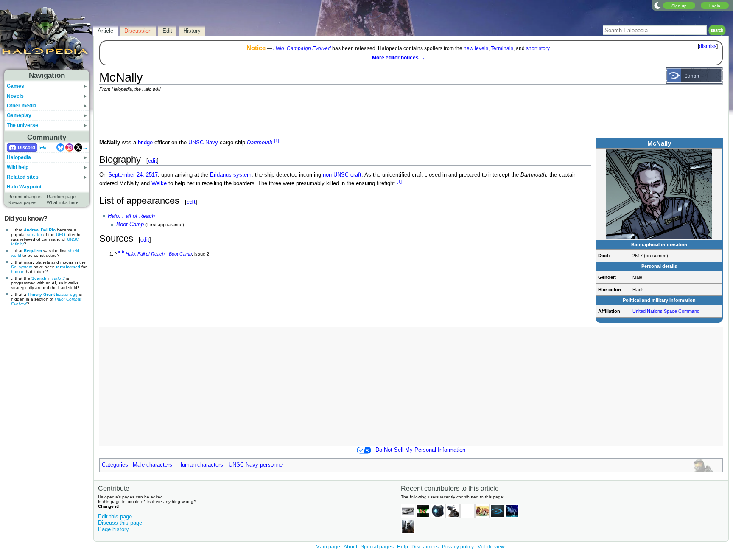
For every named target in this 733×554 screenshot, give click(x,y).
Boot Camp (130, 225)
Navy (211, 143)
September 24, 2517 (133, 175)
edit (152, 160)
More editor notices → (398, 58)
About (350, 547)
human (18, 271)
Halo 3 (58, 278)
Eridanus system (231, 175)
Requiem (33, 250)
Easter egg (67, 294)
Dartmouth (259, 143)
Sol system (21, 266)
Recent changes (25, 196)
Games (15, 86)
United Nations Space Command (665, 311)
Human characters (200, 465)
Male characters (152, 465)
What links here (62, 202)
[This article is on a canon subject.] (694, 75)
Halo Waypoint (24, 187)
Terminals (502, 48)
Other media (21, 106)
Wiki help (17, 167)
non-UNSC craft (342, 175)
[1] (276, 140)
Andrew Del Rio (40, 230)
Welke (159, 184)
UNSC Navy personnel (256, 465)
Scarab (38, 278)
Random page (61, 196)
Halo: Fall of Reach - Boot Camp (159, 253)
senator (34, 234)
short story (537, 48)
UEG (60, 234)
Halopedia (19, 157)
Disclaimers (425, 547)
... (85, 147)
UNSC (196, 143)
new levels (476, 48)
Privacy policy (458, 547)
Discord (26, 147)
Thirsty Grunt (41, 294)
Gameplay (19, 115)
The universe (22, 125)
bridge (145, 143)
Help (402, 547)
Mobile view (491, 547)
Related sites (23, 177)
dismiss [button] (707, 46)
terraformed (68, 266)
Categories (115, 465)
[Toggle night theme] (657, 5)
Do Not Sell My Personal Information (420, 450)
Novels (15, 96)
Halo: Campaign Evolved (302, 48)
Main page (328, 547)
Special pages (22, 202)
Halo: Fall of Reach (131, 216)
